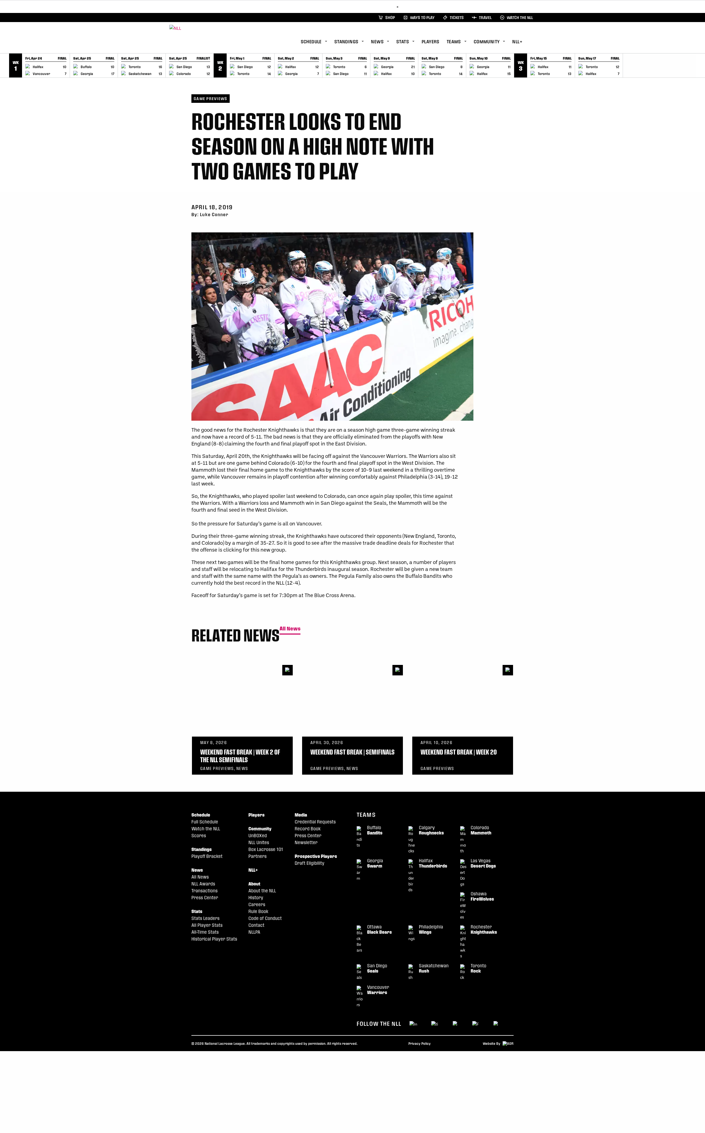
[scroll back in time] (4, 65)
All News (290, 628)
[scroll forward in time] (700, 65)
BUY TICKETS (381, 6)
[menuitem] (317, 42)
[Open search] (534, 41)
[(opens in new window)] (475, 1023)
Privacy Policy (419, 1043)
